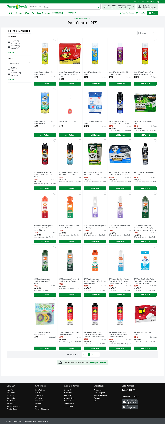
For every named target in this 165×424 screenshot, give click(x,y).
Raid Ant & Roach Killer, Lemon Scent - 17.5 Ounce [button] (69, 333)
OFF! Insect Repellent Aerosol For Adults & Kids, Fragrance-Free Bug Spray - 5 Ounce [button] (119, 281)
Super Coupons (43, 13)
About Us (10, 390)
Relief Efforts (11, 401)
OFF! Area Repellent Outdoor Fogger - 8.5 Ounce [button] (69, 227)
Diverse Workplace (13, 406)
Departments (16, 13)
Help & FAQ (160, 2)
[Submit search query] (98, 7)
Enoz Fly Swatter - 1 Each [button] (68, 121)
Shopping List (39, 395)
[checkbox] (54, 40)
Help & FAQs (68, 393)
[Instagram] (130, 391)
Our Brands (11, 393)
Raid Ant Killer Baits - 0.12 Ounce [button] (143, 333)
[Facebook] (123, 391)
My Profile (67, 395)
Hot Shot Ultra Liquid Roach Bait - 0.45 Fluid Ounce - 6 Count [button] (120, 174)
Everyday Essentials (81, 18)
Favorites (97, 398)
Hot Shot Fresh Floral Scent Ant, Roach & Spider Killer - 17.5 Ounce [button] (45, 175)
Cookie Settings (43, 421)
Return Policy (68, 406)
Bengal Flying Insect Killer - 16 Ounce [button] (94, 73)
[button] (133, 6)
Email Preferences (100, 395)
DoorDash (38, 393)
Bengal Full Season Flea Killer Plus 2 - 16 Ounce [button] (119, 73)
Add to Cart (44, 84)
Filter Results (19, 31)
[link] (126, 13)
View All (11, 52)
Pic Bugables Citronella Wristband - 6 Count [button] (43, 333)
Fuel (36, 406)
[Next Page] (97, 354)
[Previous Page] (84, 354)
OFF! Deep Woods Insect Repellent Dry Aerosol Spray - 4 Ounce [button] (44, 281)
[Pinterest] (126, 391)
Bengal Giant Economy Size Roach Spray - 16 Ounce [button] (143, 73)
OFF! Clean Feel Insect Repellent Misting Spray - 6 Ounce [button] (95, 227)
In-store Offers (69, 403)
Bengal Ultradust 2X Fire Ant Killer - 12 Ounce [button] (43, 122)
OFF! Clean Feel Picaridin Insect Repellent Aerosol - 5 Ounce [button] (119, 227)
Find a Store (98, 390)
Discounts (38, 403)
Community (11, 398)
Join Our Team (138, 2)
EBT (95, 401)
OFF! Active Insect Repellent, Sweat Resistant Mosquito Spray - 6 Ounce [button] (43, 228)
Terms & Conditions (30, 421)
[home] (17, 6)
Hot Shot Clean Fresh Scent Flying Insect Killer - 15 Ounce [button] (119, 122)
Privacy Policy (17, 421)
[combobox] (35, 7)
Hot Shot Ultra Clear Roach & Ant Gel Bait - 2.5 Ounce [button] (94, 174)
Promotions (39, 401)
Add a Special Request (98, 363)
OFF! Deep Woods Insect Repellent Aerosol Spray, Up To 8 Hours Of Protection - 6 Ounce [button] (145, 228)
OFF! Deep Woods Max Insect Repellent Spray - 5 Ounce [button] (69, 280)
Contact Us (150, 2)
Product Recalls (69, 401)
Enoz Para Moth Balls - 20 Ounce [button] (93, 122)
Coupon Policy (69, 398)
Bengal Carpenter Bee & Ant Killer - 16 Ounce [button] (43, 73)
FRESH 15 (10, 395)
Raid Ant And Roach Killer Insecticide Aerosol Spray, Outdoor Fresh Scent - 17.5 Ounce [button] (118, 334)
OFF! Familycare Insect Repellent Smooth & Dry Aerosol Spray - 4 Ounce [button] (95, 281)
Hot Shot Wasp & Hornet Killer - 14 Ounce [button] (144, 174)
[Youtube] (134, 391)
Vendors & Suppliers (42, 409)
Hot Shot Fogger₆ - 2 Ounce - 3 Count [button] (144, 122)
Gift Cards (38, 398)
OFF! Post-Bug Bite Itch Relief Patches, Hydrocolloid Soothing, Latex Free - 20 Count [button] (145, 281)
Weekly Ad (29, 13)
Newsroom (10, 403)
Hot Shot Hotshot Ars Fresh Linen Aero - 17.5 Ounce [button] (68, 174)
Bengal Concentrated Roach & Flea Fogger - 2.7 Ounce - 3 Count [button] (69, 74)
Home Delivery (40, 390)
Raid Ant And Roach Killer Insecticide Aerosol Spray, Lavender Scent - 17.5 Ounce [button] (94, 334)
